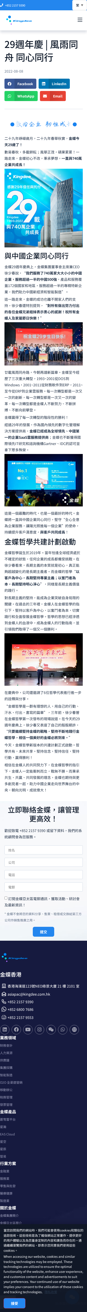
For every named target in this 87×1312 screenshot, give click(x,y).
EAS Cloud (7, 1134)
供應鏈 (4, 1060)
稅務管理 (6, 1097)
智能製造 (6, 1075)
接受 (14, 1303)
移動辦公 (6, 1089)
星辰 (3, 1149)
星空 (3, 1141)
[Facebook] (16, 1029)
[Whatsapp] (62, 1029)
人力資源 (6, 1052)
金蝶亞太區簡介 (11, 1223)
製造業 (4, 1200)
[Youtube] (28, 1029)
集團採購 (6, 1067)
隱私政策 (51, 1292)
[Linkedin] (4, 1029)
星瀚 (3, 1126)
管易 (3, 1156)
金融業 (4, 1171)
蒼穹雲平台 (8, 1119)
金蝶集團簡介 (9, 1215)
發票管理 (6, 1104)
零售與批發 (8, 1186)
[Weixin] (51, 1029)
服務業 (4, 1178)
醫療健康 (6, 1193)
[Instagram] (39, 1029)
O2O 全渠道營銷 (11, 1082)
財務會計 (6, 1045)
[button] (20, 84)
